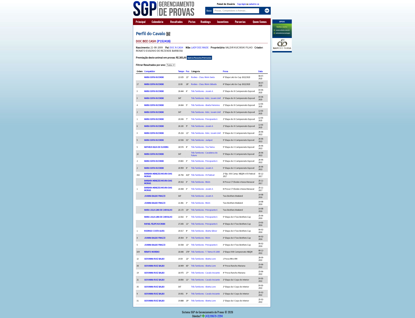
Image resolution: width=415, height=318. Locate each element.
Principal (140, 22)
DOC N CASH (176, 47)
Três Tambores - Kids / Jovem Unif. (206, 98)
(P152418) (164, 41)
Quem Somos (260, 22)
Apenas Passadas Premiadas (199, 58)
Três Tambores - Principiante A (204, 119)
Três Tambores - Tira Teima (203, 147)
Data (260, 71)
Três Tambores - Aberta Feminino (205, 105)
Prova (225, 71)
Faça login (241, 4)
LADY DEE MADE (200, 47)
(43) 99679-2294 (214, 316)
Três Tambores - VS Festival (202, 175)
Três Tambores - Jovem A (202, 91)
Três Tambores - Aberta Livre (203, 258)
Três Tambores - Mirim (200, 182)
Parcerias (240, 22)
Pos (187, 71)
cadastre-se (254, 4)
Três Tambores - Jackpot (202, 140)
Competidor (149, 71)
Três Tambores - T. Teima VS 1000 (205, 251)
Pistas (192, 22)
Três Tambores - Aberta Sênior (204, 230)
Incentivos (223, 22)
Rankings (206, 22)
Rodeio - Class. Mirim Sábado (204, 84)
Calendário (157, 22)
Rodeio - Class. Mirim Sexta (203, 77)
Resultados (176, 22)
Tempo (181, 71)
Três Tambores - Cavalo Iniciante (205, 272)
